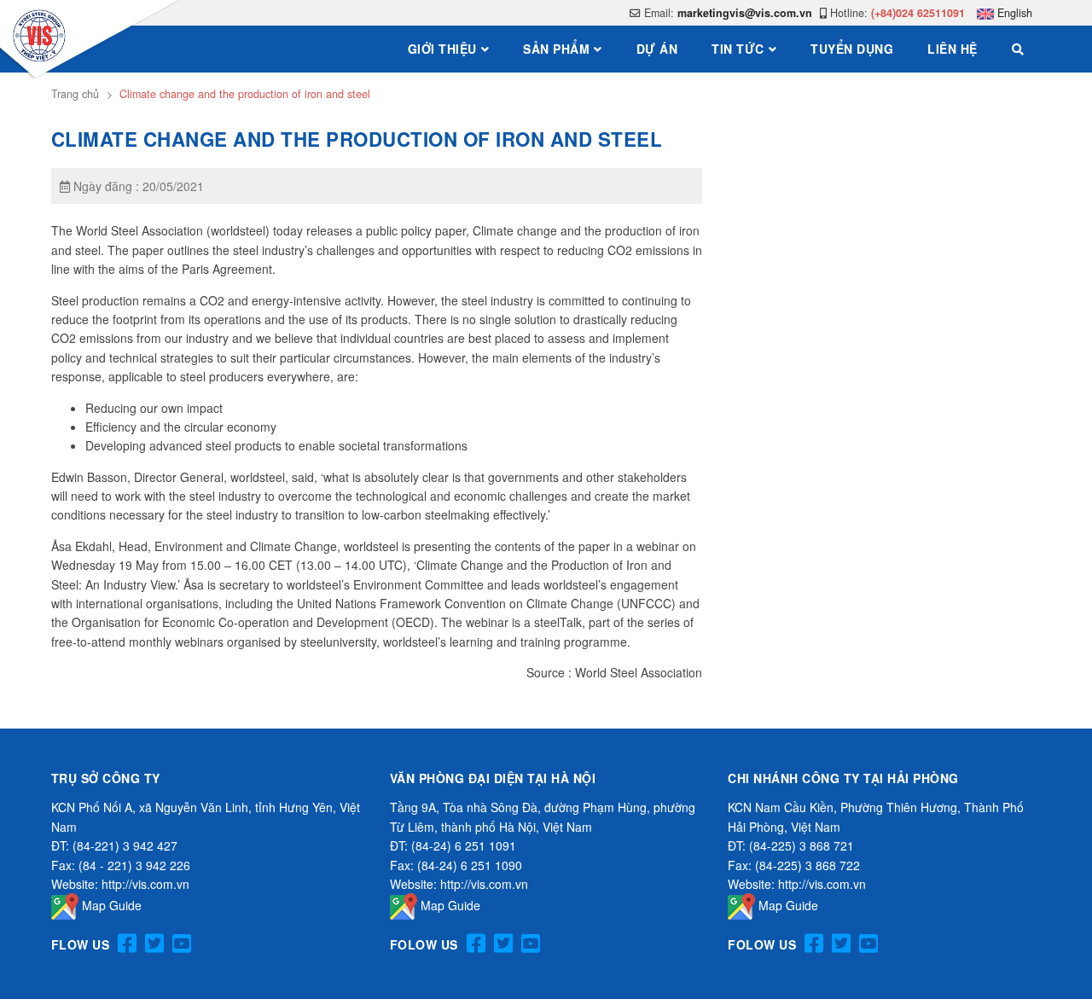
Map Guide (110, 905)
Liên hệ (952, 48)
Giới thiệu (442, 48)
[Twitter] (154, 943)
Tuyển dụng (851, 48)
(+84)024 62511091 (918, 12)
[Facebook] (127, 943)
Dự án (657, 48)
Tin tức (738, 48)
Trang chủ (75, 94)
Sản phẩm (556, 48)
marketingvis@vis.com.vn (744, 12)
